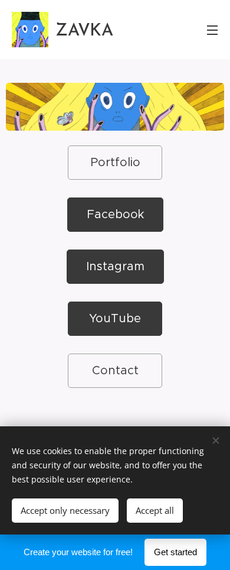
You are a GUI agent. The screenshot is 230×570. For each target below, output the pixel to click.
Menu (212, 29)
